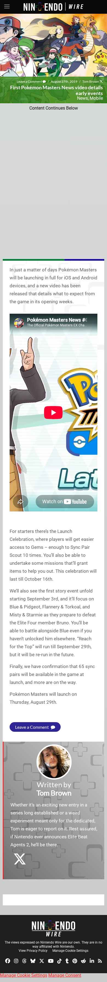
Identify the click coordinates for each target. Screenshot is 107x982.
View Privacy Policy (33, 951)
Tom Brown (90, 81)
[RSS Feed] (100, 960)
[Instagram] (16, 960)
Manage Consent (64, 975)
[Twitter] (41, 960)
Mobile (96, 98)
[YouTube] (51, 960)
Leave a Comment (30, 81)
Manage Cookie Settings (70, 951)
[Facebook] (7, 960)
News (82, 98)
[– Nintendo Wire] (53, 928)
